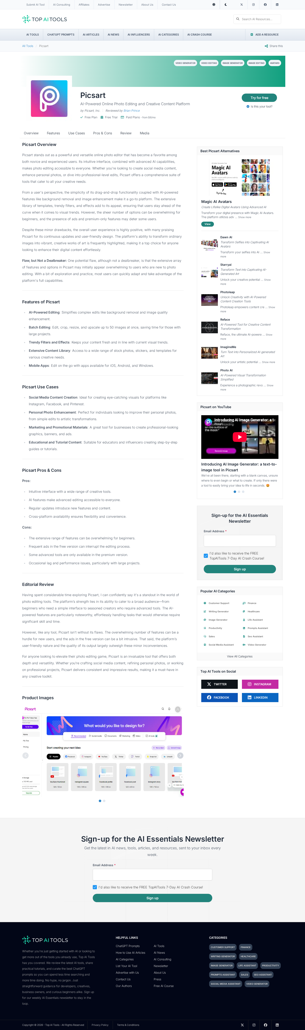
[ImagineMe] (209, 353)
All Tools (27, 46)
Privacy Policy (100, 1024)
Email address (215, 531)
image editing (256, 63)
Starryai (226, 264)
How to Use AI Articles (130, 952)
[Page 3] (243, 491)
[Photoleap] (209, 300)
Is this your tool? (261, 106)
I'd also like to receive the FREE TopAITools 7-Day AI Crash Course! (237, 555)
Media (144, 133)
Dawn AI (226, 237)
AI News (113, 34)
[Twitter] (241, 4)
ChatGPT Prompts (60, 34)
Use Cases (76, 133)
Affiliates (84, 4)
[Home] (44, 19)
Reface (225, 319)
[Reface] (209, 327)
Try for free (259, 98)
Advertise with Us (127, 972)
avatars (274, 63)
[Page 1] (100, 801)
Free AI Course (164, 986)
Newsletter (126, 4)
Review (126, 133)
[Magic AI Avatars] (239, 177)
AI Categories (168, 34)
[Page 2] (104, 801)
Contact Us (169, 4)
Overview (31, 133)
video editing (209, 63)
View (208, 224)
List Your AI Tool (126, 966)
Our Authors (124, 986)
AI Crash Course (199, 34)
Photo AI (226, 370)
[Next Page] (180, 755)
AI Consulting (61, 4)
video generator (185, 63)
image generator (233, 63)
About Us (147, 4)
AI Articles (91, 34)
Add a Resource (267, 34)
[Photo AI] (209, 378)
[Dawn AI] (209, 245)
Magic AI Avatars (216, 201)
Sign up (240, 569)
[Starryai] (209, 272)
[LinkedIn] (277, 4)
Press (157, 979)
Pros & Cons (102, 133)
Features (53, 133)
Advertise (104, 4)
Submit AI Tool (35, 4)
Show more (244, 217)
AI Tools (32, 34)
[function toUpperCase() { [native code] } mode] (214, 4)
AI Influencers (139, 34)
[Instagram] (253, 4)
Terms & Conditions (128, 1024)
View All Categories (240, 656)
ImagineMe (228, 347)
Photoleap (227, 292)
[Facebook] (265, 4)
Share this (276, 46)
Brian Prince (131, 110)
